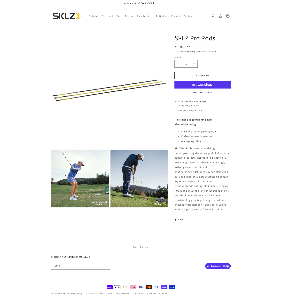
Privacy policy (106, 293)
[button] (213, 16)
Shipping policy (139, 293)
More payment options (203, 92)
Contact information (158, 293)
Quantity (178, 57)
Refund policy (91, 293)
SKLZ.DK (61, 293)
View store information (190, 110)
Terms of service (122, 293)
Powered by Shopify (73, 293)
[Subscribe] (106, 266)
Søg (135, 246)
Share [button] (181, 219)
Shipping (191, 51)
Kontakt (144, 246)
